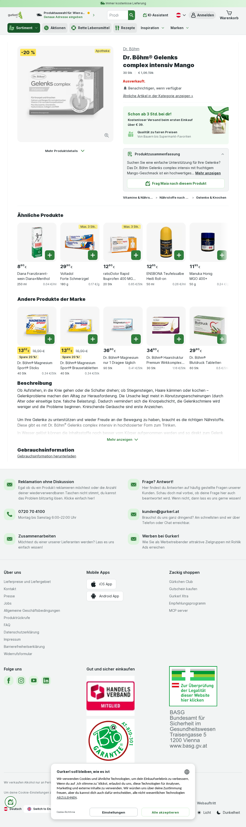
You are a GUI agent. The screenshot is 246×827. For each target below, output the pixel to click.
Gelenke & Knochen (211, 197)
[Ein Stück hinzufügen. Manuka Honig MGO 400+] (222, 255)
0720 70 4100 (31, 511)
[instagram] (21, 680)
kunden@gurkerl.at (160, 511)
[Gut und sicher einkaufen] (110, 741)
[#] (193, 686)
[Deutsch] (180, 15)
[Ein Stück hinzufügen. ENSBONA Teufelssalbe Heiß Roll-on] (179, 255)
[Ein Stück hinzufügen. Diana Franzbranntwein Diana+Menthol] (50, 255)
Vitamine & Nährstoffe (138, 197)
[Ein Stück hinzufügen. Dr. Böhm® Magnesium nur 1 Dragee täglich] (136, 339)
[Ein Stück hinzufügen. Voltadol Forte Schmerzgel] (93, 255)
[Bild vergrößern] (107, 135)
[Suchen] (131, 15)
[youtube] (33, 680)
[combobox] (117, 15)
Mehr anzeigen (208, 173)
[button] (202, 15)
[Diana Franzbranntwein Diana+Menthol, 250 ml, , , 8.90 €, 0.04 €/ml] (36, 242)
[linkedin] (46, 680)
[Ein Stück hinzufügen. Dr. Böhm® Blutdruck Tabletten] (222, 339)
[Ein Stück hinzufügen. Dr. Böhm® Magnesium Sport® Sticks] (50, 339)
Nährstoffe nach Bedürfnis (175, 197)
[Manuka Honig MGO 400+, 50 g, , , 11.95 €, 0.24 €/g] (209, 242)
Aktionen (58, 28)
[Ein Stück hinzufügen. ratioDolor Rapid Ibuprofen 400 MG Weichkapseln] (136, 255)
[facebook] (8, 680)
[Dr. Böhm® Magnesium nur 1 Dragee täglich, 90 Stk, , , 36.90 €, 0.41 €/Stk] (122, 326)
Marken (177, 28)
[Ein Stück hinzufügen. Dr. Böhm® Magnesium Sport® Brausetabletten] (93, 339)
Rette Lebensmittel (94, 28)
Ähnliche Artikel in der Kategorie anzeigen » (158, 96)
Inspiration (150, 28)
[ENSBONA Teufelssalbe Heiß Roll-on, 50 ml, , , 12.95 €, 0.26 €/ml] (166, 242)
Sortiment (24, 28)
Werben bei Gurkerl (160, 536)
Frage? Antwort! (157, 481)
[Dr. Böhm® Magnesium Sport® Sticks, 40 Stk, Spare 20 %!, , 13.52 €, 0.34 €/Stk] (36, 326)
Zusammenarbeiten (37, 536)
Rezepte (128, 28)
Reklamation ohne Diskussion (46, 481)
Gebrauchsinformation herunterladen (46, 456)
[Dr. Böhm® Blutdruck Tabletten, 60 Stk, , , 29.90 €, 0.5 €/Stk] (209, 326)
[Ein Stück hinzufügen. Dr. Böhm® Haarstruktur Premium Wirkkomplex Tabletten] (179, 339)
